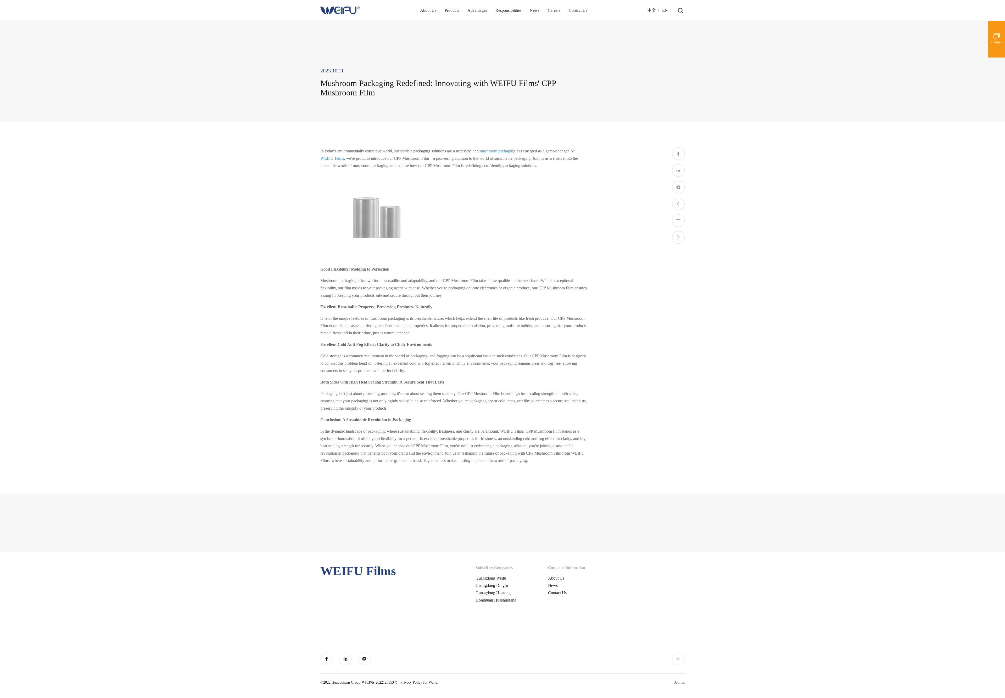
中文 (651, 10)
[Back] (678, 220)
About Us (556, 578)
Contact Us (557, 593)
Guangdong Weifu (491, 578)
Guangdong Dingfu (492, 585)
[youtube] (678, 187)
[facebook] (678, 153)
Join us (679, 682)
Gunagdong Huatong (493, 593)
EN (665, 10)
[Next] (678, 237)
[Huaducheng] (340, 10)
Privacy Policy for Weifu (419, 682)
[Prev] (678, 204)
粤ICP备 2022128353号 (379, 682)
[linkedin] (678, 170)
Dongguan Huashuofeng (496, 600)
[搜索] (680, 10)
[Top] (678, 659)
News (553, 585)
